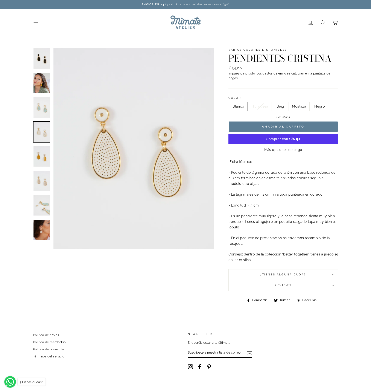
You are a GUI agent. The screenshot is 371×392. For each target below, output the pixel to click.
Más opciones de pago (283, 150)
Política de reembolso (49, 342)
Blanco (238, 106)
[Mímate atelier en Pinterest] (209, 366)
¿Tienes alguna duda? (283, 274)
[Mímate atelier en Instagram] (190, 366)
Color (234, 97)
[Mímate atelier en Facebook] (199, 366)
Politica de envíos (46, 335)
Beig (280, 106)
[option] (185, 4)
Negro (319, 106)
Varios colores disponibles (257, 49)
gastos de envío (274, 73)
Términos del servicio (48, 356)
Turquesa (260, 106)
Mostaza (299, 106)
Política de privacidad (49, 349)
